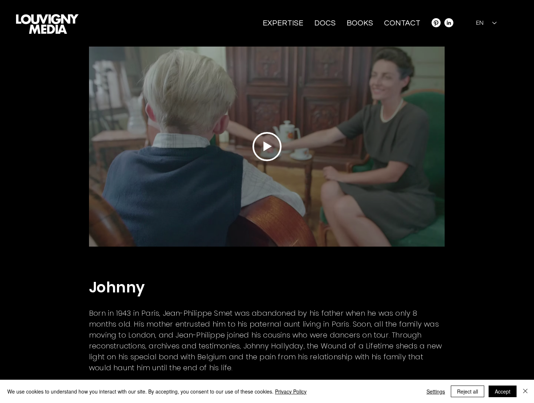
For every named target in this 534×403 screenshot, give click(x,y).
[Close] (525, 391)
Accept (502, 391)
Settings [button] (435, 391)
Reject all (467, 391)
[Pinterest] (436, 22)
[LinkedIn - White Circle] (448, 22)
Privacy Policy (291, 391)
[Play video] (267, 146)
